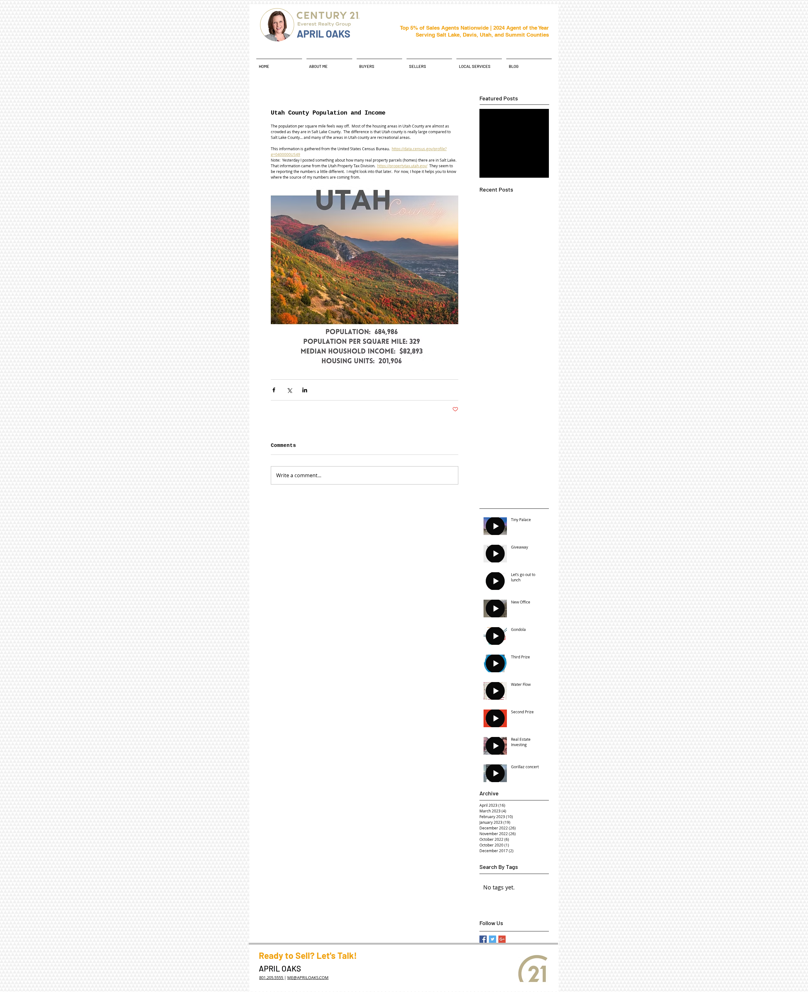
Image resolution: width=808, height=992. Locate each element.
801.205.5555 (271, 977)
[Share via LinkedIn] (305, 390)
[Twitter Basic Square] (492, 939)
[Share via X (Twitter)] (289, 390)
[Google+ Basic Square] (502, 939)
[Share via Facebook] (274, 390)
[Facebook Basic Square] (483, 939)
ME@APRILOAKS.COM (308, 977)
